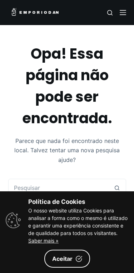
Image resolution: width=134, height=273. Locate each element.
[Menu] (123, 12)
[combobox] (59, 188)
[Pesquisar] (110, 12)
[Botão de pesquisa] (117, 187)
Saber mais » (43, 241)
